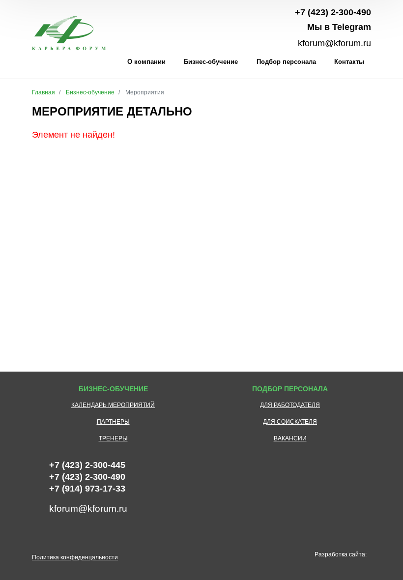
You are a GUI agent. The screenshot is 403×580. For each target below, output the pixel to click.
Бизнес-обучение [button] (211, 61)
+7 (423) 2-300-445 (87, 465)
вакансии (290, 438)
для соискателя (290, 421)
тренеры (113, 438)
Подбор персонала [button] (286, 61)
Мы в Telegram (339, 27)
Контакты (349, 61)
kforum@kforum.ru (334, 43)
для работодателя (290, 405)
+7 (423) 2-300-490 (333, 12)
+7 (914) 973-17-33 (87, 488)
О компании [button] (146, 61)
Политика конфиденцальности (75, 557)
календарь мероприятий (113, 405)
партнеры (113, 421)
